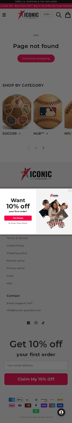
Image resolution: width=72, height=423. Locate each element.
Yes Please (18, 218)
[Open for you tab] (61, 412)
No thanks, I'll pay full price (18, 223)
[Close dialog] (69, 190)
